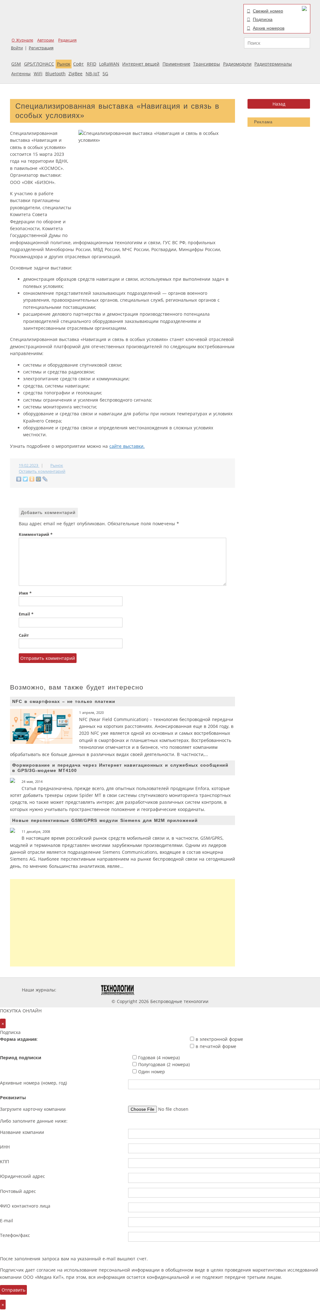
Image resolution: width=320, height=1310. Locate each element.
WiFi (38, 74)
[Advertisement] (122, 922)
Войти (17, 48)
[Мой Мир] (38, 479)
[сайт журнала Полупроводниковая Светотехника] (239, 990)
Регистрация (41, 48)
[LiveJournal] (45, 479)
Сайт (24, 635)
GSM (16, 64)
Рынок (63, 64)
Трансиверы (206, 64)
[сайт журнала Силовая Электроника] (77, 990)
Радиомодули (237, 64)
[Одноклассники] (32, 479)
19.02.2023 (29, 465)
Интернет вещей (140, 64)
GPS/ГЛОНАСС (39, 64)
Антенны (21, 74)
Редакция (67, 40)
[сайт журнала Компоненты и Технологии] (154, 990)
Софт (78, 64)
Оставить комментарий (42, 471)
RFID (91, 64)
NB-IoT (93, 74)
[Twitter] (25, 479)
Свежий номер (268, 10)
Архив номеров (268, 28)
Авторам (45, 40)
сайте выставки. (127, 446)
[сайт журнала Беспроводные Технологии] (192, 990)
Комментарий (35, 534)
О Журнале (22, 40)
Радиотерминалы (273, 64)
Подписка (262, 19)
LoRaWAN (109, 64)
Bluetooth (55, 74)
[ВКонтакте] (19, 479)
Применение (176, 64)
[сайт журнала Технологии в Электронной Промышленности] (117, 990)
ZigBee (75, 74)
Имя (25, 593)
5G (105, 74)
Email (26, 614)
